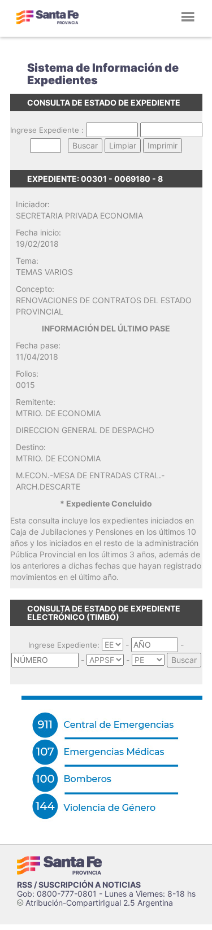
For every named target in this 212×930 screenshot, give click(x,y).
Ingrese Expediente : (47, 129)
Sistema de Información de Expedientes (103, 74)
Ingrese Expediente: (63, 644)
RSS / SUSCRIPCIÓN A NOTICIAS (79, 884)
